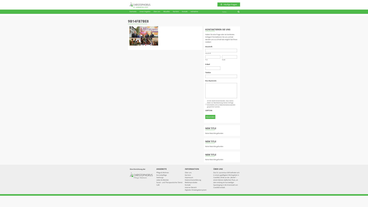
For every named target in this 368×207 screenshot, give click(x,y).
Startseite (132, 11)
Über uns (157, 11)
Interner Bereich (191, 187)
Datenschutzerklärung (193, 180)
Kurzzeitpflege (161, 175)
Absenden (210, 117)
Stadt (223, 60)
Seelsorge (159, 177)
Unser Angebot (145, 11)
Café (158, 185)
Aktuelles (166, 11)
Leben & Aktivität (162, 180)
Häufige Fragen (230, 4)
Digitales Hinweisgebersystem (196, 190)
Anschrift (208, 53)
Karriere (176, 11)
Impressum (189, 177)
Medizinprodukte (191, 182)
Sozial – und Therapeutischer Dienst (169, 182)
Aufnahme (194, 11)
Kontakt (185, 11)
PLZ (206, 60)
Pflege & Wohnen (162, 173)
